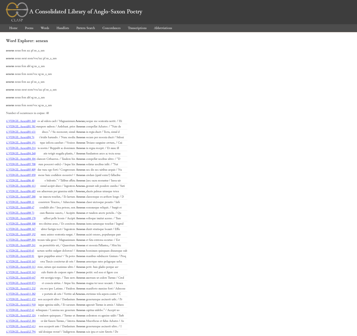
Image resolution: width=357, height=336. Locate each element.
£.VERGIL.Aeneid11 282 (21, 294)
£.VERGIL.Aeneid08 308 (21, 224)
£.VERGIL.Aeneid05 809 (21, 170)
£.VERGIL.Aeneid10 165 (21, 261)
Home (13, 28)
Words (45, 28)
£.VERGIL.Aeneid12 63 (20, 310)
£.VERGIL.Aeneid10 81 (20, 256)
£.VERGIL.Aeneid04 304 (21, 159)
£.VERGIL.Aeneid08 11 (20, 202)
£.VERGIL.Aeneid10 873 (21, 283)
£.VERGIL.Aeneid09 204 (21, 240)
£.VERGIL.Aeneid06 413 (21, 186)
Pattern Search (85, 28)
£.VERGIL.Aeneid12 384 (21, 321)
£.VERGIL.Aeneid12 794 (21, 332)
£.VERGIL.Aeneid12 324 (21, 315)
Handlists (63, 28)
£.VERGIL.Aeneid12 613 (21, 326)
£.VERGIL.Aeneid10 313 (21, 267)
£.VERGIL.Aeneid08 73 (20, 213)
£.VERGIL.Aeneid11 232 (21, 288)
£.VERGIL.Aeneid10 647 (21, 278)
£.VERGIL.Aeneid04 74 (20, 137)
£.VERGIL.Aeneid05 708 (21, 164)
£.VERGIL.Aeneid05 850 (21, 175)
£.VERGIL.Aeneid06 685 (21, 191)
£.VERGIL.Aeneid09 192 (21, 234)
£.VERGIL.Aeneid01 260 (21, 121)
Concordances (111, 28)
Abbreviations (163, 28)
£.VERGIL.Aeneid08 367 (21, 229)
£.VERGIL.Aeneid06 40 (20, 180)
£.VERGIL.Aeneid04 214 (21, 148)
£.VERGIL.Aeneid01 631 (21, 132)
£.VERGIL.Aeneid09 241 (21, 245)
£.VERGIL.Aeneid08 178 (21, 218)
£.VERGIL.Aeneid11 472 (21, 299)
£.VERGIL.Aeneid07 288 (21, 197)
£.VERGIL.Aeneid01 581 (21, 126)
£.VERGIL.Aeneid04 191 (21, 143)
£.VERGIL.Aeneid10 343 (21, 272)
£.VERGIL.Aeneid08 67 (20, 207)
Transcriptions (137, 28)
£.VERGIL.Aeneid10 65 (20, 251)
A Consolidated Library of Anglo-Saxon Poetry (85, 11)
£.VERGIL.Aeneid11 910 (21, 305)
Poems (29, 28)
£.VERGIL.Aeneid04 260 (21, 153)
